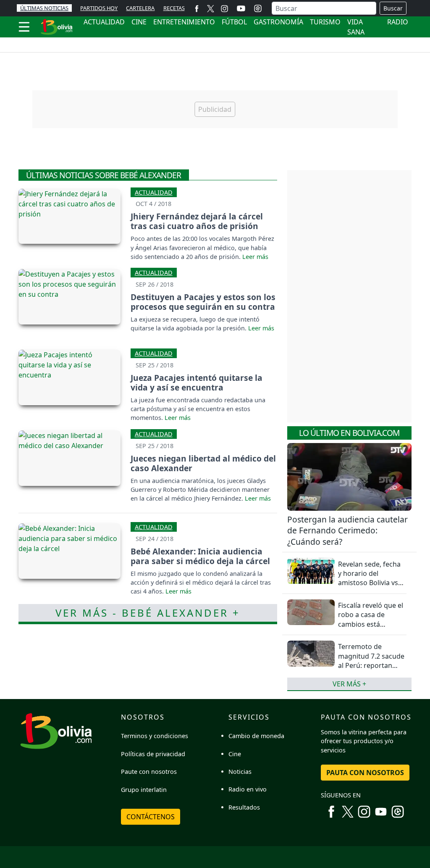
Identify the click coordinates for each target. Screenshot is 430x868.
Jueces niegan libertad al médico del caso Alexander (203, 463)
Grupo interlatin (144, 790)
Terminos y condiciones (154, 736)
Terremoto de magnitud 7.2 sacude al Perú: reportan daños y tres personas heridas (371, 665)
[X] (210, 8)
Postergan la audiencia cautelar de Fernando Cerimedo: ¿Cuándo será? (347, 531)
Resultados (244, 807)
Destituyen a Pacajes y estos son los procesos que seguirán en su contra (203, 301)
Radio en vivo (247, 789)
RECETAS (174, 8)
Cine (234, 754)
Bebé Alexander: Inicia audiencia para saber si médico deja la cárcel (200, 556)
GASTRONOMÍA (278, 21)
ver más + (349, 684)
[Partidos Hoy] (258, 8)
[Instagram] (224, 8)
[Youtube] (241, 8)
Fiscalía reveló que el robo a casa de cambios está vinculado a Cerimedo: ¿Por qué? (371, 624)
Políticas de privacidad (153, 754)
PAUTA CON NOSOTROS (365, 772)
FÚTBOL (234, 21)
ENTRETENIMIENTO (184, 21)
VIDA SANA (355, 27)
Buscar (393, 8)
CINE (139, 21)
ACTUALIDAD (104, 21)
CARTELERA (140, 8)
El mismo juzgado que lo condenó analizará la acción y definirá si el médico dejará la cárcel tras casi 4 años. (201, 582)
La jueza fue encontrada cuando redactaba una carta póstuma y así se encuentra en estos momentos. (198, 409)
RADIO (397, 21)
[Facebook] (196, 8)
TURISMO (325, 21)
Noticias (240, 772)
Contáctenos (150, 816)
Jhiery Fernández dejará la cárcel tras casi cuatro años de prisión (197, 221)
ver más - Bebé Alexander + (147, 613)
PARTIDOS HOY (99, 8)
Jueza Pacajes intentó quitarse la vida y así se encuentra (196, 382)
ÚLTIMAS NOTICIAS (44, 8)
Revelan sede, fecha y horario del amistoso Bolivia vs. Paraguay (369, 578)
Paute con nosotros (149, 772)
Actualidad (154, 192)
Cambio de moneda (256, 736)
